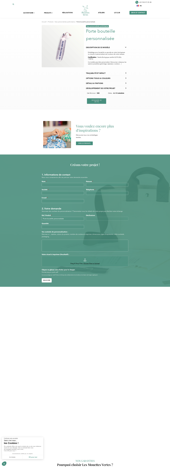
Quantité (45, 223)
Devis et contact (138, 13)
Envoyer (46, 280)
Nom (44, 181)
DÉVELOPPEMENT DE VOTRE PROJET (100, 88)
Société (45, 190)
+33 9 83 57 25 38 (145, 2)
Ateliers (101, 13)
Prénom (89, 181)
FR (141, 6)
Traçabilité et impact (96, 73)
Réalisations (67, 13)
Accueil (44, 22)
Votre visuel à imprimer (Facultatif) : (55, 254)
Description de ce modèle (98, 47)
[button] (139, 6)
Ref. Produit (47, 215)
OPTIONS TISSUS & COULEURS (98, 78)
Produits (50, 22)
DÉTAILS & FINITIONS (94, 83)
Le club (117, 13)
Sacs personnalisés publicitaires (65, 22)
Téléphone (90, 190)
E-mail (45, 198)
